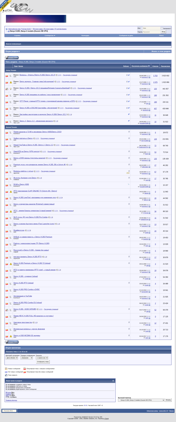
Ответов (155, 66)
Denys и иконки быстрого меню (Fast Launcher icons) (34, 224)
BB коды (8, 392)
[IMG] (7, 395)
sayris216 (17, 258)
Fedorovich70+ (143, 147)
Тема (15, 66)
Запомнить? (167, 28)
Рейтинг (126, 66)
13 (155, 224)
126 (155, 139)
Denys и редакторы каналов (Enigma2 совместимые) (34, 204)
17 (155, 179)
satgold (16, 252)
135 (155, 159)
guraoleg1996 (144, 123)
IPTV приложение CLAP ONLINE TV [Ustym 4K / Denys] (35, 191)
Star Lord (16, 122)
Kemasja (16, 219)
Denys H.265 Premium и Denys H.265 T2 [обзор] (32, 263)
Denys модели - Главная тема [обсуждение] (37, 81)
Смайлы (8, 394)
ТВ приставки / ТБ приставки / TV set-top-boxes (49, 29)
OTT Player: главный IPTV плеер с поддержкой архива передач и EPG (47, 101)
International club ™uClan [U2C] (19, 29)
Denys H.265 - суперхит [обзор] (26, 276)
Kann (146, 153)
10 (155, 122)
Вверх (171, 411)
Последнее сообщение (140, 66)
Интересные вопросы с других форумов (29, 329)
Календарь (85, 35)
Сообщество (49, 35)
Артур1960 (144, 140)
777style (145, 213)
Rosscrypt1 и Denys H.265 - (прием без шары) (31, 250)
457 (155, 109)
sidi (147, 265)
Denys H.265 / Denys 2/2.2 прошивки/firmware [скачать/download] (45, 88)
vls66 (146, 232)
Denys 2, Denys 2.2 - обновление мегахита (36, 121)
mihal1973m (144, 219)
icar (147, 103)
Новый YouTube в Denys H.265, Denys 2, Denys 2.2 (33, 145)
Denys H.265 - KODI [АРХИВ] (25, 309)
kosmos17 (145, 77)
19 (155, 271)
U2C (15, 76)
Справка (17, 35)
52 (155, 310)
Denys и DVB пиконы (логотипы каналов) (29, 158)
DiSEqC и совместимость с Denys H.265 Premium (33, 237)
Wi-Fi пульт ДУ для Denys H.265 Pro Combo (31, 217)
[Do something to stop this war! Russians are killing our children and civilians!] (6, 6)
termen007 (145, 291)
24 (155, 231)
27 (155, 165)
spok (146, 324)
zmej (146, 331)
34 (155, 211)
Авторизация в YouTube (23, 296)
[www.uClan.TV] (36, 16)
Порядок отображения (27, 355)
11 (155, 115)
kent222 (16, 238)
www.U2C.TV (163, 411)
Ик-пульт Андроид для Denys (25, 178)
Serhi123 (145, 110)
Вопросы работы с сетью (23, 171)
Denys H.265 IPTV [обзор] (23, 283)
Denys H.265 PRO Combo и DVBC (27, 289)
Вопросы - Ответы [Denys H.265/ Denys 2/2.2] (37, 75)
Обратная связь (152, 411)
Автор (21, 66)
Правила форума (11, 400)
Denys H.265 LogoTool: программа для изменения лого (35, 197)
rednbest (16, 179)
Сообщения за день (126, 35)
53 (155, 152)
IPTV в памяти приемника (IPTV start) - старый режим (35, 270)
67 (155, 172)
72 (155, 146)
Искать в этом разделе (161, 51)
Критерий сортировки (13, 355)
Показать (39, 355)
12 (155, 323)
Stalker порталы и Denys (23, 138)
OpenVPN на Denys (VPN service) (27, 151)
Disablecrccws (19, 230)
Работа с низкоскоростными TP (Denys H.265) (31, 243)
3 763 (155, 76)
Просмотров (165, 66)
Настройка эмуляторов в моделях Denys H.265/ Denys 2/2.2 (43, 114)
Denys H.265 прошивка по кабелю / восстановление (40, 95)
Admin (15, 192)
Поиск (161, 35)
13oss (15, 324)
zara (146, 180)
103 (155, 89)
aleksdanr (145, 167)
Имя (139, 28)
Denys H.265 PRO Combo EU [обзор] (28, 303)
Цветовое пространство (23, 322)
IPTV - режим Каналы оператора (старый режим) (33, 211)
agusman (16, 173)
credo (146, 252)
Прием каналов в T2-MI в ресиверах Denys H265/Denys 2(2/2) (37, 132)
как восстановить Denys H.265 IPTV (28, 257)
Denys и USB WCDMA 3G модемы (27, 335)
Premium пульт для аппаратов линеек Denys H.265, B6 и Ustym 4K (40, 165)
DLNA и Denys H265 (21, 184)
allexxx (146, 200)
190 (155, 95)
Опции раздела (12, 51)
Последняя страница (70, 75)
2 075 (155, 82)
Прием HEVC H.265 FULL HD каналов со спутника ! (34, 316)
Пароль (140, 32)
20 (155, 198)
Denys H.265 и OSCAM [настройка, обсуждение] (38, 108)
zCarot (106, 418)
